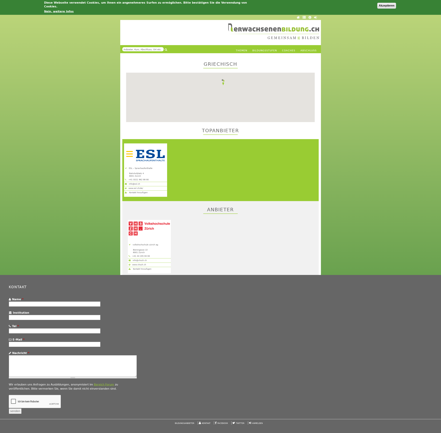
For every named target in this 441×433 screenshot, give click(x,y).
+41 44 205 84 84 (141, 256)
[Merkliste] (304, 17)
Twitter (240, 423)
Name (17, 299)
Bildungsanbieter (184, 423)
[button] (223, 82)
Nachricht (20, 353)
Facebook (222, 423)
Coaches (288, 50)
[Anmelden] (315, 17)
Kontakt (206, 423)
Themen (241, 50)
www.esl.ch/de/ (135, 188)
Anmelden (257, 423)
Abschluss (308, 50)
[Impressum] (310, 17)
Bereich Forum (104, 384)
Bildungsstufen (264, 50)
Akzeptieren (386, 5)
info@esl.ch (134, 184)
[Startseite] (273, 31)
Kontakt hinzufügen (138, 192)
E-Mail (18, 339)
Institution (20, 312)
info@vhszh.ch (139, 260)
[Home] (299, 17)
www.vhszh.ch (139, 265)
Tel (15, 326)
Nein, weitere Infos (59, 11)
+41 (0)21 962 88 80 (138, 180)
